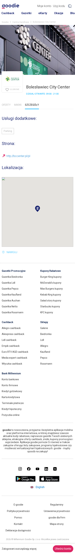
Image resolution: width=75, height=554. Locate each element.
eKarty (42, 13)
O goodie (18, 504)
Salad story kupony (50, 300)
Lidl (42, 340)
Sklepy (44, 322)
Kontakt (18, 524)
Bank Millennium (11, 373)
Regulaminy (56, 504)
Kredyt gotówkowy (12, 391)
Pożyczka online (11, 415)
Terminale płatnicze (13, 403)
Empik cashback (11, 346)
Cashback (7, 13)
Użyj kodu (59, 6)
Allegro (44, 346)
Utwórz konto (63, 548)
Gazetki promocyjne (13, 270)
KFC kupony (46, 312)
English (40, 487)
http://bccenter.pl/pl (18, 156)
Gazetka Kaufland (11, 294)
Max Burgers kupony (51, 288)
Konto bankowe (10, 379)
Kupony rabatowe (50, 270)
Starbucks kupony (50, 306)
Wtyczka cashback (12, 363)
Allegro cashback (11, 328)
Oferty (6, 104)
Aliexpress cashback (13, 334)
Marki (17, 104)
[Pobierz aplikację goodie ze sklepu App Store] (49, 480)
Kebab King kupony (50, 294)
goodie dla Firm (56, 517)
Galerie (44, 328)
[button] (37, 208)
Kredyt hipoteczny (12, 409)
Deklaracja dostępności (18, 530)
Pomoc (18, 517)
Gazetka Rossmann (12, 312)
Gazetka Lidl (8, 282)
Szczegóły (32, 104)
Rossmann (46, 363)
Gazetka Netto (10, 306)
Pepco (43, 357)
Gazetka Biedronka (12, 276)
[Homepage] (10, 6)
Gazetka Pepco (10, 288)
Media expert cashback (14, 357)
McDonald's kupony (50, 282)
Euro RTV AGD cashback (15, 351)
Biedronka (45, 334)
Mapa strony (57, 524)
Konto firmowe (10, 385)
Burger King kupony (51, 276)
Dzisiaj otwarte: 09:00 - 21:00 (42, 93)
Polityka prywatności (18, 511)
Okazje (58, 13)
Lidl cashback (9, 340)
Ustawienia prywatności (57, 511)
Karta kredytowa (11, 397)
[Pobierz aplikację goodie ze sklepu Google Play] (26, 480)
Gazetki (26, 13)
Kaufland (45, 351)
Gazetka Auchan (11, 300)
